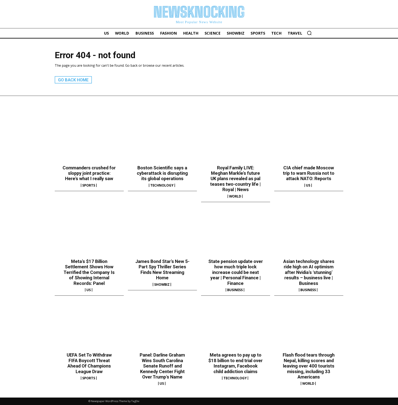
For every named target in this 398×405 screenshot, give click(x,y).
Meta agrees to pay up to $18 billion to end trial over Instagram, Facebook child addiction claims (235, 363)
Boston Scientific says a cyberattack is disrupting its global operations (162, 173)
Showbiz (162, 284)
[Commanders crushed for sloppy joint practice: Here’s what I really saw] (89, 140)
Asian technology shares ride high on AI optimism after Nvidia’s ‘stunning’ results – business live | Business (308, 272)
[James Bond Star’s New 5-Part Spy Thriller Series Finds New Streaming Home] (162, 233)
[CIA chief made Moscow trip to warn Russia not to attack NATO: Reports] (308, 140)
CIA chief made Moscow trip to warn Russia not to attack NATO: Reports (308, 173)
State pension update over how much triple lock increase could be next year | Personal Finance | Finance (235, 272)
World (235, 196)
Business (235, 290)
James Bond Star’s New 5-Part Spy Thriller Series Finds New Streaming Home (162, 269)
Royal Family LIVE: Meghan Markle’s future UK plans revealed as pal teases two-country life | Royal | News (235, 178)
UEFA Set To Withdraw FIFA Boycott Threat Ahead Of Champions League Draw (89, 363)
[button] (309, 33)
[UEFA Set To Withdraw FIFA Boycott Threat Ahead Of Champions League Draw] (89, 327)
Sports (88, 185)
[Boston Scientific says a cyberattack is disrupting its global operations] (162, 140)
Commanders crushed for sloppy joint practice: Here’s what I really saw (89, 173)
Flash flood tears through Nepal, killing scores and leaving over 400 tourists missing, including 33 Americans (309, 366)
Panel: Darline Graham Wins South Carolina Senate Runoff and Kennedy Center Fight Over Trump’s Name (162, 366)
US (308, 185)
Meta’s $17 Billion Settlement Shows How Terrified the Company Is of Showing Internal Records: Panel (89, 272)
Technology (162, 185)
